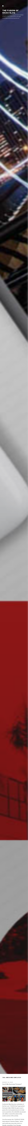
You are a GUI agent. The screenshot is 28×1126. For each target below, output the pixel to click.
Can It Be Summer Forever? (12, 1084)
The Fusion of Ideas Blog (10, 11)
